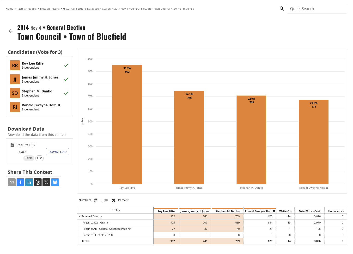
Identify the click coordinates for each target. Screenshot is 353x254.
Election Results (50, 8)
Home (9, 8)
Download (58, 152)
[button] (28, 158)
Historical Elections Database (81, 8)
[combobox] (316, 8)
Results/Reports (27, 8)
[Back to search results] (10, 31)
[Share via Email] (12, 182)
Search (106, 8)
